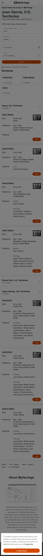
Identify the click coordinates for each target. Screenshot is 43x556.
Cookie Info (28, 544)
